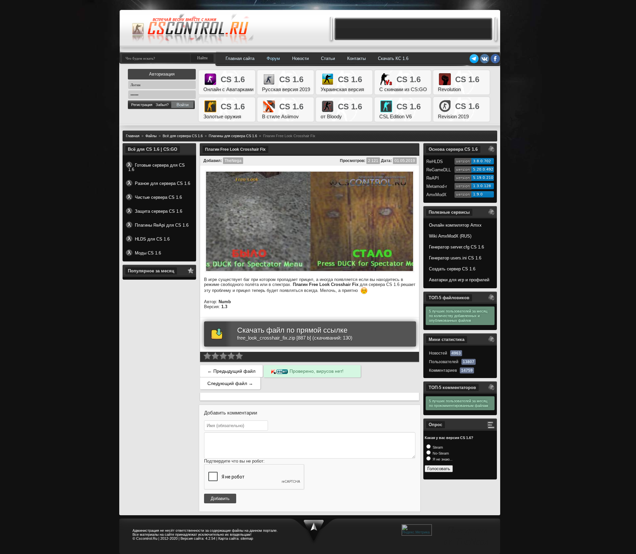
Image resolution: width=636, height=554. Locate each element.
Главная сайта (240, 58)
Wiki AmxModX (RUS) (450, 236)
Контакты (356, 58)
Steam (437, 447)
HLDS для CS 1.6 (152, 239)
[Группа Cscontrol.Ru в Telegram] (474, 62)
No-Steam (440, 453)
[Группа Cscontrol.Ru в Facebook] (495, 62)
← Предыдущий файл (231, 371)
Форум (273, 58)
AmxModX (436, 194)
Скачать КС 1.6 (393, 58)
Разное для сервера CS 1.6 (162, 183)
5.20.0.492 (483, 169)
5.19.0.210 (483, 178)
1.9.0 (478, 194)
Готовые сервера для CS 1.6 (156, 167)
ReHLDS (434, 161)
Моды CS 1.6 (148, 252)
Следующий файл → (230, 383)
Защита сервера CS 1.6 (158, 211)
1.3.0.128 (482, 186)
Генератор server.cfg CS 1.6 (456, 247)
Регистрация (141, 105)
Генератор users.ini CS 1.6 (455, 257)
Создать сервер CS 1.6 (452, 268)
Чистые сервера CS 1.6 (158, 197)
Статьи (328, 58)
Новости (300, 58)
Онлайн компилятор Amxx (455, 225)
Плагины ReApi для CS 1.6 (161, 225)
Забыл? (162, 105)
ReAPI (432, 178)
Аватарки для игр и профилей (459, 279)
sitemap (246, 538)
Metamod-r (436, 186)
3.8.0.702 (482, 161)
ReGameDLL (438, 169)
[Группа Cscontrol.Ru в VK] (484, 62)
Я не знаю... (442, 459)
